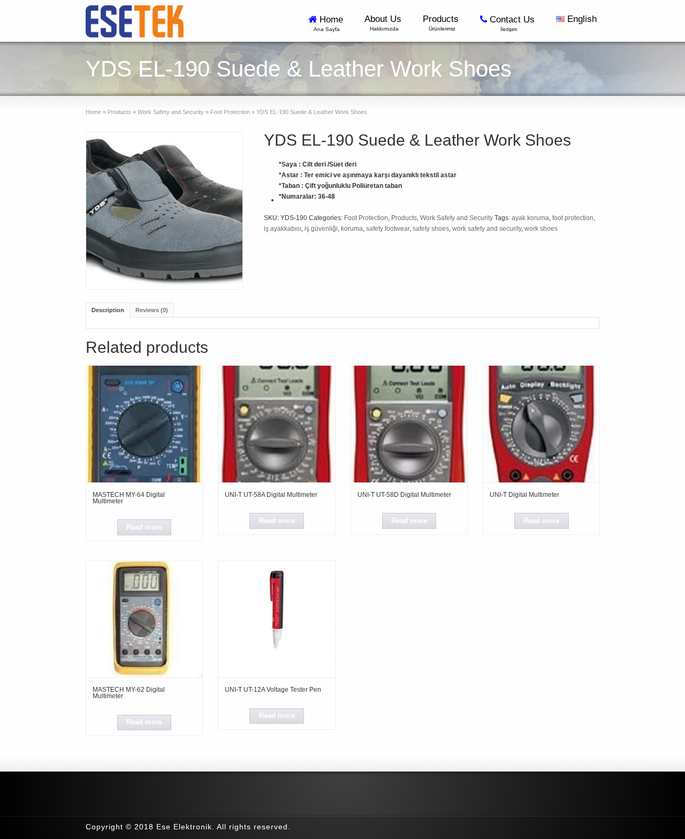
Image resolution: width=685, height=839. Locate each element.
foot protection (572, 218)
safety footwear (387, 228)
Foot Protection (230, 112)
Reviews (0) (151, 310)
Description (108, 310)
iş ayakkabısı (282, 228)
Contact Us (513, 23)
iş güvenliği (321, 228)
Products (442, 23)
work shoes (541, 228)
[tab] (108, 310)
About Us (384, 23)
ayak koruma (530, 218)
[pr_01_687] (164, 211)
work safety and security (486, 228)
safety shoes (431, 228)
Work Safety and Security (171, 112)
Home (330, 23)
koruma (352, 228)
